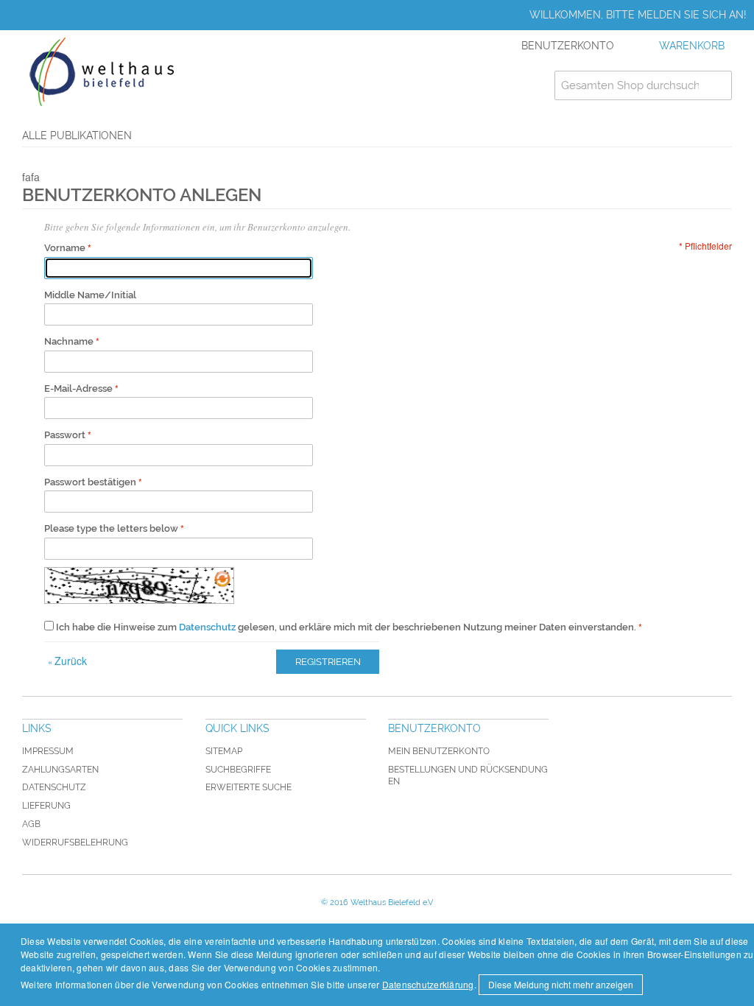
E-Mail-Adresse (78, 388)
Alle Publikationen (77, 135)
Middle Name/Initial (90, 294)
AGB (31, 824)
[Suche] (717, 85)
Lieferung (46, 806)
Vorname (64, 247)
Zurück (67, 660)
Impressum (48, 751)
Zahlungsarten (60, 769)
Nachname (69, 341)
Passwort (64, 434)
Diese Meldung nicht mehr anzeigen (560, 984)
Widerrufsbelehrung (75, 842)
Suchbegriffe (238, 769)
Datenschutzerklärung (428, 984)
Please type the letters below (111, 528)
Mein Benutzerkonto (439, 751)
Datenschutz (207, 627)
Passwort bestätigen (90, 482)
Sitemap (223, 751)
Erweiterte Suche (248, 787)
